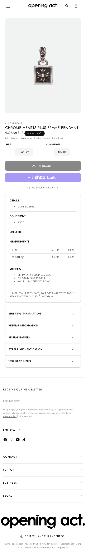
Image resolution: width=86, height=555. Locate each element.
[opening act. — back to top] (43, 521)
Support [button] (9, 470)
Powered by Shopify (33, 543)
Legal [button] (8, 496)
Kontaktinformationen (44, 547)
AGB (20, 547)
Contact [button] (10, 457)
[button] (8, 6)
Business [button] (10, 483)
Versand (25, 138)
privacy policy (9, 416)
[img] (22, 257)
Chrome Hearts (14, 123)
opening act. (17, 543)
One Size (24, 152)
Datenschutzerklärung (71, 543)
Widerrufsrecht (51, 543)
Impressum (63, 547)
